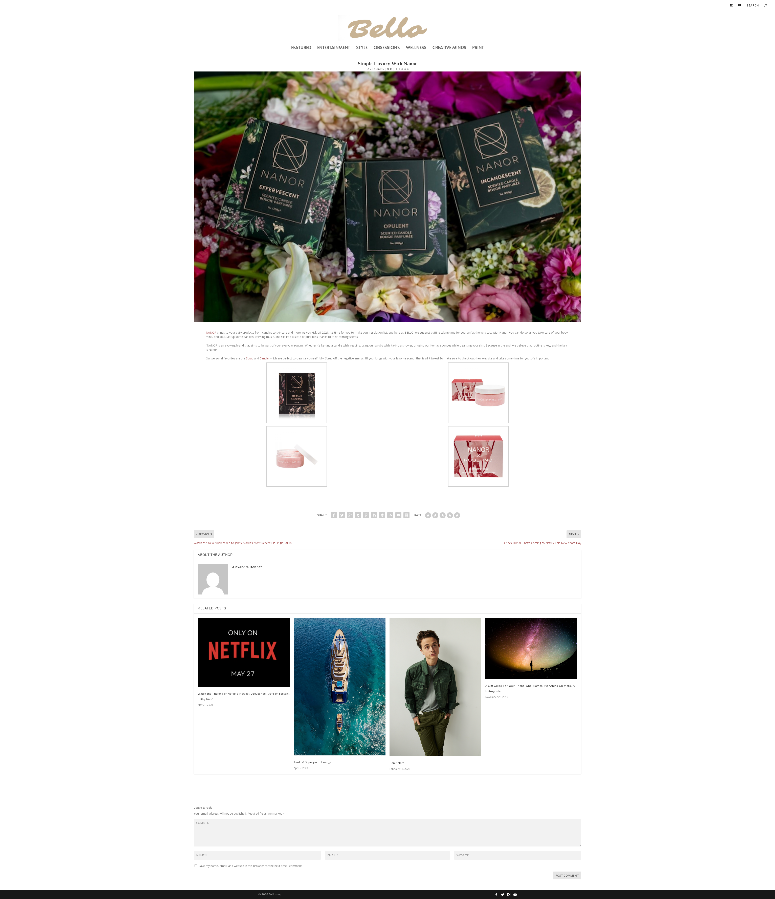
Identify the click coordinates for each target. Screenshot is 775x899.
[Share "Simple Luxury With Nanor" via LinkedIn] (374, 515)
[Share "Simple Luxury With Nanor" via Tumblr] (358, 515)
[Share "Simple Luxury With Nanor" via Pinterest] (366, 515)
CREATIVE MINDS (449, 48)
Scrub (249, 358)
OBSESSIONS (387, 48)
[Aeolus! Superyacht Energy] (339, 686)
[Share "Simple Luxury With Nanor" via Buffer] (382, 515)
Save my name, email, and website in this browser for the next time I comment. (251, 866)
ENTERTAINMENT (333, 48)
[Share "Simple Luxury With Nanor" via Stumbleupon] (390, 515)
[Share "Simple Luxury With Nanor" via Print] (406, 515)
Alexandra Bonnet (247, 567)
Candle (264, 358)
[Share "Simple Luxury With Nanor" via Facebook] (334, 515)
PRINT (478, 48)
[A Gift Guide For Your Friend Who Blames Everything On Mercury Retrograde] (531, 648)
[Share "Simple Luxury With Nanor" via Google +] (350, 515)
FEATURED (301, 48)
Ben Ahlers (397, 763)
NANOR (211, 332)
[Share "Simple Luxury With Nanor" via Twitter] (342, 515)
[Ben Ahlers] (435, 687)
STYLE (362, 48)
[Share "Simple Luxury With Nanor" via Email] (398, 515)
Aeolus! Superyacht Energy (312, 762)
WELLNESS (416, 48)
